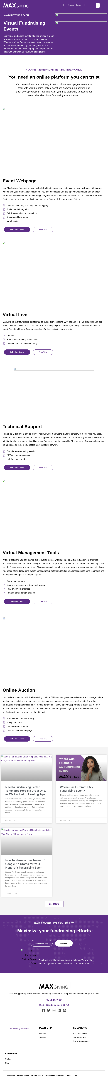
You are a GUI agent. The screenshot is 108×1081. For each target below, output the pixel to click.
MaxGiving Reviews (19, 1028)
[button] (98, 5)
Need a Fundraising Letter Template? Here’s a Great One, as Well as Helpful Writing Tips (25, 790)
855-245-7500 (54, 1000)
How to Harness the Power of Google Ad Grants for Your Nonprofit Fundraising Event (25, 864)
